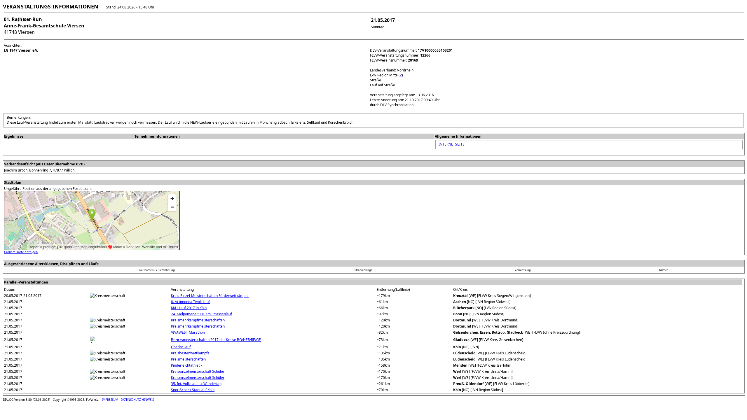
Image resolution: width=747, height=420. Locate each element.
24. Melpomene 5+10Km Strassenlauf (201, 314)
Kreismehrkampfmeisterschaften (198, 320)
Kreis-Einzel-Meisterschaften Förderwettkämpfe (210, 295)
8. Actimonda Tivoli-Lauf (190, 301)
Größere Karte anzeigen (21, 252)
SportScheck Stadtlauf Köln (192, 389)
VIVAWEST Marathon (188, 332)
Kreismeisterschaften (188, 359)
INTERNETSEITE (452, 144)
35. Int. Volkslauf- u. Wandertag (196, 383)
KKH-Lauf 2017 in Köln (189, 307)
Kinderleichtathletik (186, 365)
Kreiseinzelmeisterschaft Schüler (197, 371)
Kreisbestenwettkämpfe (190, 353)
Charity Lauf (181, 346)
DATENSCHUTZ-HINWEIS (137, 400)
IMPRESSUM (110, 400)
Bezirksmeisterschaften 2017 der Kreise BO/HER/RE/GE (216, 339)
